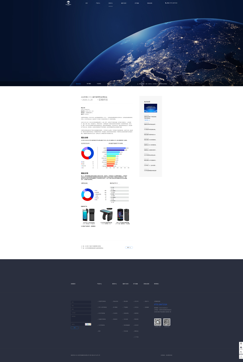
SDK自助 (126, 319)
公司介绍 (136, 301)
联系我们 (156, 283)
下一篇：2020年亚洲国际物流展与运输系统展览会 (92, 248)
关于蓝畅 (137, 3)
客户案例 (89, 83)
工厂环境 (136, 337)
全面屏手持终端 (102, 301)
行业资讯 (99, 83)
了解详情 (146, 120)
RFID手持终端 (101, 313)
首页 (87, 3)
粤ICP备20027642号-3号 (95, 355)
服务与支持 (123, 3)
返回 (128, 247)
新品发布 (109, 83)
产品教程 (126, 307)
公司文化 (136, 307)
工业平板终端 (101, 325)
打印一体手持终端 (102, 307)
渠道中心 (147, 301)
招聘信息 (136, 331)
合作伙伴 (136, 325)
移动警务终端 (169, 355)
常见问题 (126, 331)
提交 (75, 327)
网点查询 (126, 301)
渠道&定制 (149, 3)
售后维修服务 (127, 325)
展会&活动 (78, 83)
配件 (99, 331)
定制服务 (147, 307)
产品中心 (98, 3)
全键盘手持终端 (102, 319)
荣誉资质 (136, 319)
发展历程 (136, 313)
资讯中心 (111, 3)
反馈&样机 (126, 313)
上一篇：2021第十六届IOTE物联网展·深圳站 (91, 246)
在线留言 (73, 283)
